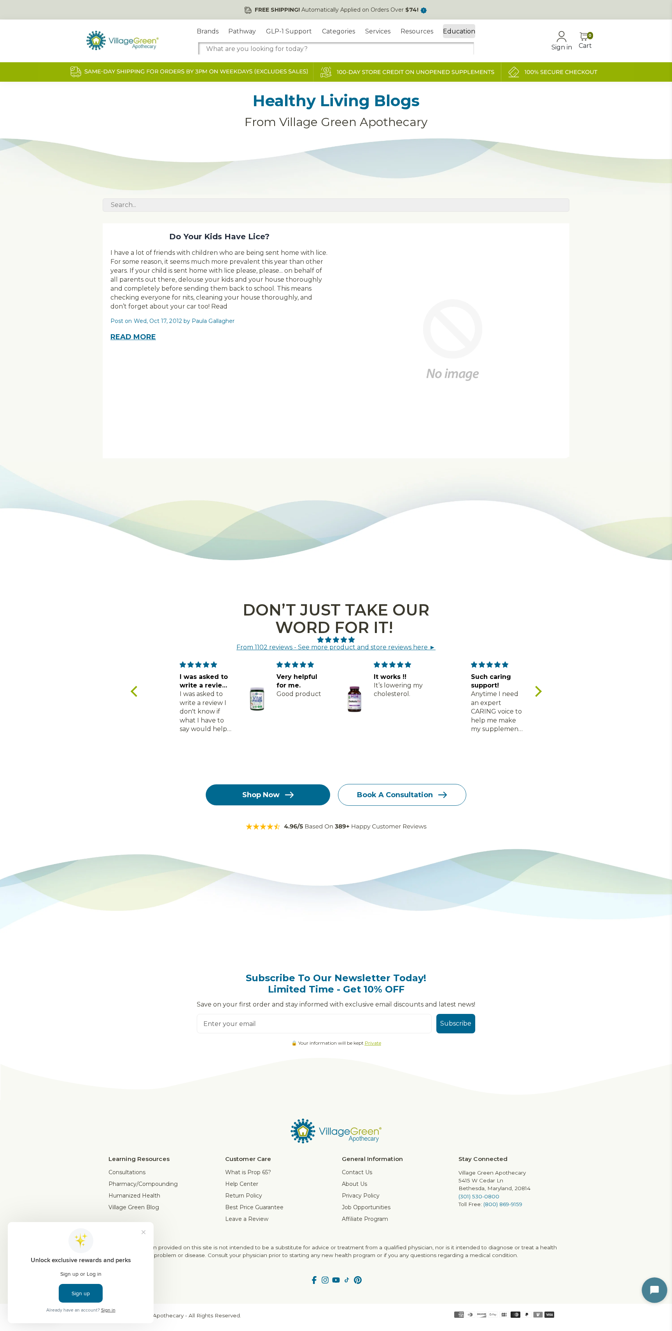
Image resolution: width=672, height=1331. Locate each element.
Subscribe (455, 1023)
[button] (135, 691)
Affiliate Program (365, 1218)
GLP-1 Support (289, 31)
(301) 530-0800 (478, 1196)
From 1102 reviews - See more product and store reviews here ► (336, 647)
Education (459, 31)
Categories (338, 31)
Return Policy (243, 1195)
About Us (354, 1183)
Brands (208, 31)
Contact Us (357, 1172)
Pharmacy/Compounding (143, 1183)
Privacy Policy (361, 1195)
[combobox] (336, 49)
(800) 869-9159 (502, 1204)
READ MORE (133, 337)
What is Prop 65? (248, 1172)
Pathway (242, 31)
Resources (417, 31)
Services (377, 31)
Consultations (126, 1172)
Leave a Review (246, 1218)
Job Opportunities (366, 1207)
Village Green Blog (133, 1207)
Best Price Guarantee (254, 1207)
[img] (336, 640)
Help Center (241, 1183)
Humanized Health (134, 1195)
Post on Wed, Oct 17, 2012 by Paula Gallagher (172, 320)
